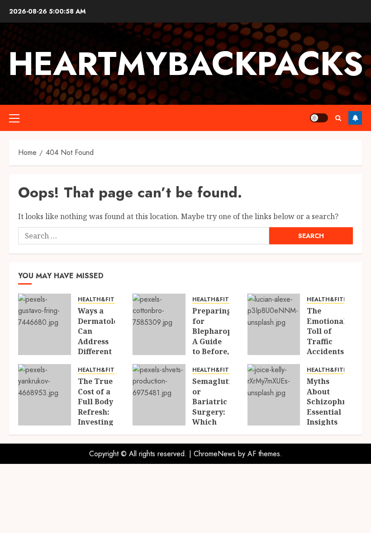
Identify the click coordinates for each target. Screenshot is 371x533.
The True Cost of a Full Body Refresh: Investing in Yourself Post (96, 416)
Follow (355, 118)
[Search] (338, 118)
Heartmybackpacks (185, 63)
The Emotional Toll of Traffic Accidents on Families (326, 341)
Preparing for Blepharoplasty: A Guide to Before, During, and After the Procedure (222, 351)
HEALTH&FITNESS (103, 300)
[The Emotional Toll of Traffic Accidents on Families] (273, 324)
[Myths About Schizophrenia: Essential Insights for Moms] (273, 394)
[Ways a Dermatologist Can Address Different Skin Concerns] (44, 324)
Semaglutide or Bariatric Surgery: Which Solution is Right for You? (216, 416)
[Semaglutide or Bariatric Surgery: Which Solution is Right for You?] (159, 394)
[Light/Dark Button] (319, 117)
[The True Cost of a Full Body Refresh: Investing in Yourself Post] (44, 394)
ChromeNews (215, 454)
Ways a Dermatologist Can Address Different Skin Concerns (105, 341)
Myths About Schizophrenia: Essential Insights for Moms (336, 406)
